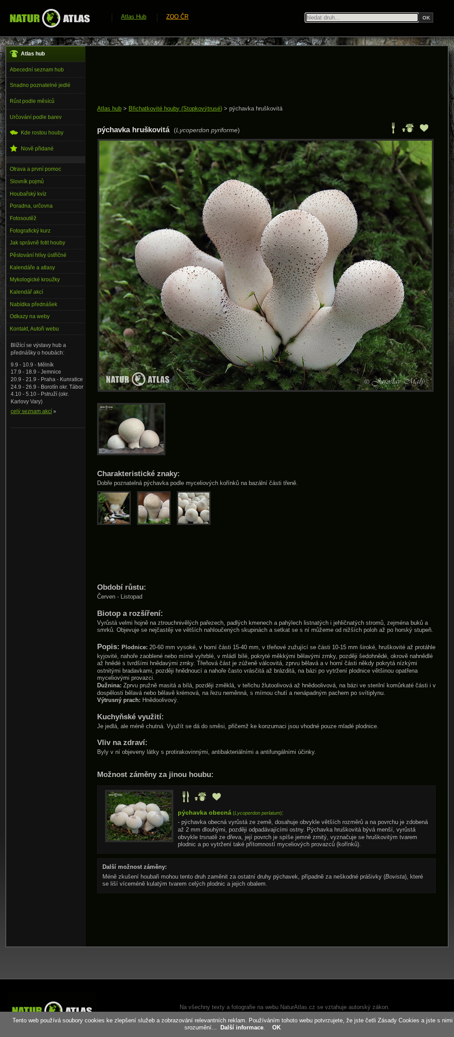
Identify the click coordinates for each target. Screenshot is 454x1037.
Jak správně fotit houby (37, 242)
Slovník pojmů (27, 181)
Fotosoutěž (23, 218)
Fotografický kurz (30, 230)
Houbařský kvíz (28, 194)
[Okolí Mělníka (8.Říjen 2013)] (133, 453)
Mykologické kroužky (35, 279)
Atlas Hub (133, 16)
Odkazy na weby (30, 316)
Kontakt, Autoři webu (34, 328)
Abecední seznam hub (37, 69)
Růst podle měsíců (32, 101)
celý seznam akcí (31, 411)
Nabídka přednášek (33, 304)
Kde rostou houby (42, 132)
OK (276, 1027)
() (230, 813)
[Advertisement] (258, 76)
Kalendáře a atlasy (32, 267)
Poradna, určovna (31, 206)
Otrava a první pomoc (35, 169)
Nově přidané (37, 148)
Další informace (241, 1027)
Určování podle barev (36, 117)
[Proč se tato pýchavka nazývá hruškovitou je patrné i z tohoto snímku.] (157, 523)
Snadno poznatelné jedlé (40, 85)
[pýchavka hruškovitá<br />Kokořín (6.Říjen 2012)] (266, 389)
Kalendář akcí (26, 292)
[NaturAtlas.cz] (49, 18)
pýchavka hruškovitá (255, 108)
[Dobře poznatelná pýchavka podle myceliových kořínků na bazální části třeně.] (117, 523)
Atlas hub (109, 108)
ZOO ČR (177, 16)
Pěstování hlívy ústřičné (38, 255)
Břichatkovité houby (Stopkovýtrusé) (175, 108)
